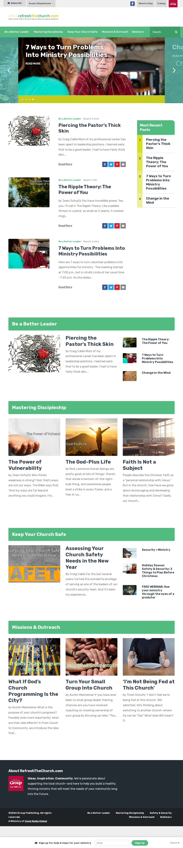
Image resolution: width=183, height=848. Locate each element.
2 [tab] (24, 99)
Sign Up (140, 843)
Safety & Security (161, 813)
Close (173, 842)
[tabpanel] (91, 66)
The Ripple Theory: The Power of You (157, 162)
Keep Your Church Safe (82, 31)
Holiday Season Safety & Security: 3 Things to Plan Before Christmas (158, 571)
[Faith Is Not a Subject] (149, 438)
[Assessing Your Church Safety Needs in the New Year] (34, 563)
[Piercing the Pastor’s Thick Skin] (29, 130)
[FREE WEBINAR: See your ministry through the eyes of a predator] (130, 589)
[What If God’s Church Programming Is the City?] (34, 656)
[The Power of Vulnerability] (34, 438)
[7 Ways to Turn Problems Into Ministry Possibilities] (29, 253)
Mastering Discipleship (48, 31)
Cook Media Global (36, 821)
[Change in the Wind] (130, 375)
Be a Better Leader (16, 31)
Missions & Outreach (115, 31)
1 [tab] (21, 99)
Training (161, 3)
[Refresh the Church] (35, 17)
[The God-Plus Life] (91, 438)
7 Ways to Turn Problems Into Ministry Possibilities (158, 182)
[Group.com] (173, 3)
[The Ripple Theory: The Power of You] (29, 192)
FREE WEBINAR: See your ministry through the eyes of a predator (158, 592)
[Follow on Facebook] (132, 3)
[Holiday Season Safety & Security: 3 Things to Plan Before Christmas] (130, 568)
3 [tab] (28, 99)
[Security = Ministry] (130, 552)
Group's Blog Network (40, 3)
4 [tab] (32, 99)
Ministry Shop (146, 3)
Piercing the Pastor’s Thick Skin (158, 144)
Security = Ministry (156, 549)
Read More (33, 56)
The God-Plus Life (88, 462)
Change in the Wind (56, 47)
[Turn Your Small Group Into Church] (91, 656)
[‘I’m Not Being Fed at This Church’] (149, 656)
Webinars (138, 31)
